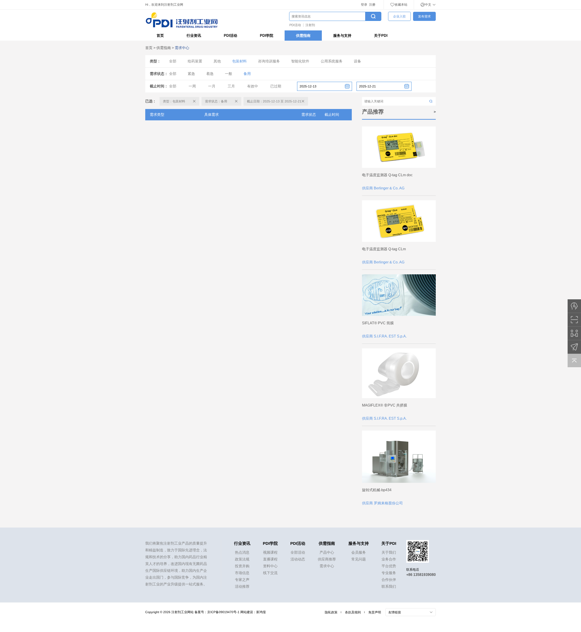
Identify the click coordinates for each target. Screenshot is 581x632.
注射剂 (310, 25)
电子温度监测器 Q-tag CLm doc (387, 175)
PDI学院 (266, 35)
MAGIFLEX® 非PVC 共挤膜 (384, 405)
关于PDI (380, 35)
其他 (217, 61)
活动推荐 (242, 586)
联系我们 (389, 586)
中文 (428, 4)
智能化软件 (300, 61)
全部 (172, 61)
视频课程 (270, 552)
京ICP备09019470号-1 (223, 612)
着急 (210, 74)
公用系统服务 (331, 61)
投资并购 (242, 566)
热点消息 (242, 552)
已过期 (275, 86)
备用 (247, 74)
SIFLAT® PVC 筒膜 (378, 323)
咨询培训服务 (269, 61)
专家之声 (242, 580)
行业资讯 (194, 35)
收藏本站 (401, 4)
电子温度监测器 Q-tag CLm (384, 249)
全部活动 (297, 552)
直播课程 (270, 559)
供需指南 (303, 35)
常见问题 (358, 559)
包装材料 (239, 61)
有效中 (252, 86)
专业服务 (389, 573)
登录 (364, 4)
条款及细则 (353, 612)
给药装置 (195, 61)
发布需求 (424, 16)
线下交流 (270, 573)
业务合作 (389, 559)
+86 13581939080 (421, 575)
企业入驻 (399, 16)
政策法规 (242, 559)
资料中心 (270, 566)
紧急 (191, 74)
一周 (192, 86)
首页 (160, 35)
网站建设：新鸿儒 (253, 612)
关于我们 (389, 552)
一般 (228, 74)
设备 (357, 61)
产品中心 (327, 552)
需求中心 (327, 566)
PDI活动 (295, 25)
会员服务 (358, 552)
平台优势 (389, 566)
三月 (231, 86)
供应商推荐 (327, 559)
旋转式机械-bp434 (376, 490)
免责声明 (374, 612)
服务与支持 (342, 35)
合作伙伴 (389, 580)
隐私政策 (331, 612)
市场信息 (242, 573)
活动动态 (297, 559)
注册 (372, 4)
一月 (211, 86)
